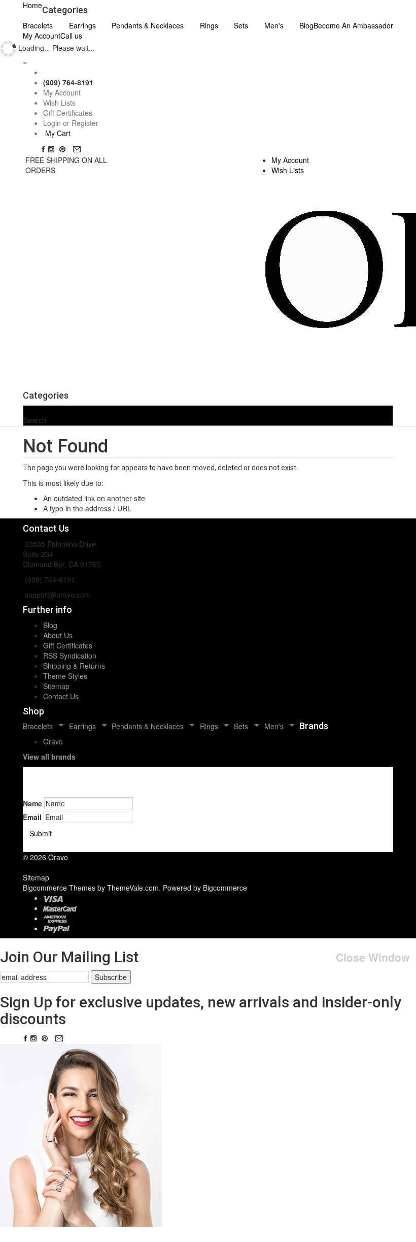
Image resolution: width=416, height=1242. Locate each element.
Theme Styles (65, 676)
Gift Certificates (67, 113)
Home (32, 5)
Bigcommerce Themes (60, 888)
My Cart (58, 133)
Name (32, 803)
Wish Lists (59, 102)
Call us (71, 35)
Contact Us (61, 696)
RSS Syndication (69, 655)
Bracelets (38, 25)
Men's (274, 25)
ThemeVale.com (133, 888)
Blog (50, 625)
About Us (58, 635)
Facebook (43, 149)
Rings (209, 25)
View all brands (49, 756)
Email (78, 149)
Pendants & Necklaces (148, 25)
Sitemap (56, 686)
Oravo (53, 741)
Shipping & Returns (74, 666)
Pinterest (64, 149)
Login (52, 123)
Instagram (53, 149)
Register (85, 123)
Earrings (82, 25)
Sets (241, 25)
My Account (41, 35)
